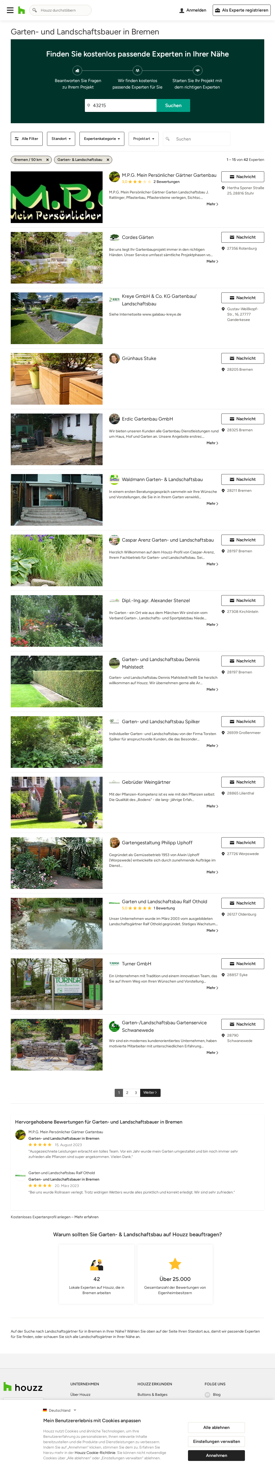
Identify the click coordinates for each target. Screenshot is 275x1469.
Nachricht (246, 176)
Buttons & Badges (153, 1394)
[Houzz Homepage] (21, 10)
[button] (10, 10)
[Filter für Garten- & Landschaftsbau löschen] (108, 159)
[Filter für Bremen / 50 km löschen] (47, 159)
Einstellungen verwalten (216, 1441)
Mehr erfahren (86, 1217)
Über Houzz (80, 1394)
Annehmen (216, 1455)
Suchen (173, 105)
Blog (216, 1394)
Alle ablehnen (216, 1427)
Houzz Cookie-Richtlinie (95, 1452)
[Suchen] (34, 10)
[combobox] (60, 10)
